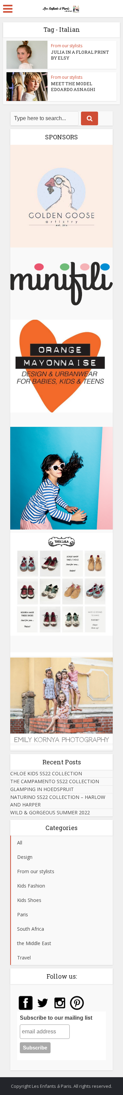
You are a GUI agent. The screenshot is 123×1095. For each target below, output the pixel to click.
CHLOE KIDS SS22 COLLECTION (46, 773)
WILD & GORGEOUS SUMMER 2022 (50, 812)
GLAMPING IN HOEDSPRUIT (42, 789)
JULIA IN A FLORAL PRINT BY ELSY (80, 55)
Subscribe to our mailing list (56, 1018)
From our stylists (66, 46)
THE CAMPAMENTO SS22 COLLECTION (54, 781)
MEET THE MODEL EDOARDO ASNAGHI (73, 86)
